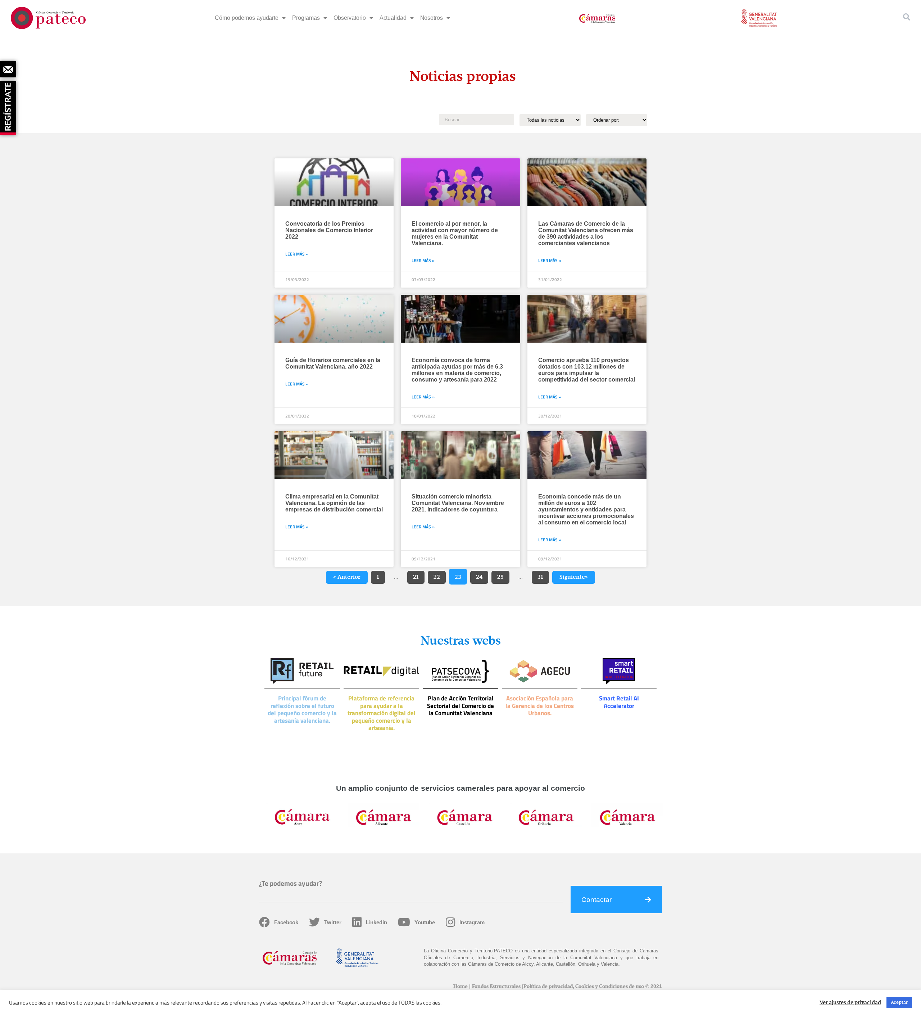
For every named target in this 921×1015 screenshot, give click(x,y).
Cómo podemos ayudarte (246, 18)
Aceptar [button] (899, 1002)
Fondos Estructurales (496, 986)
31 (543, 575)
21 (419, 575)
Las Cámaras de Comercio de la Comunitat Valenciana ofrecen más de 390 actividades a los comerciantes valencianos (585, 233)
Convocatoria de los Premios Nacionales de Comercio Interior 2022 (329, 230)
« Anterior (346, 577)
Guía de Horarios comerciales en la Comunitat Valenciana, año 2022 (332, 363)
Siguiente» (573, 577)
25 (503, 575)
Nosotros (431, 18)
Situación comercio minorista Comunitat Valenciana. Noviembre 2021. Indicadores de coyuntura (458, 503)
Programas (306, 18)
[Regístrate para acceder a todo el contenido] (9, 105)
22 (439, 575)
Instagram (471, 922)
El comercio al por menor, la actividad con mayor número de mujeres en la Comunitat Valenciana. (455, 233)
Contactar (596, 899)
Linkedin (376, 922)
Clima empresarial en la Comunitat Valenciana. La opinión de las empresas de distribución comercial (334, 503)
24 (482, 575)
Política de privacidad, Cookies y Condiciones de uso (583, 986)
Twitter (332, 922)
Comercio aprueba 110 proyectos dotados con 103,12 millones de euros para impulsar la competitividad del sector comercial (586, 370)
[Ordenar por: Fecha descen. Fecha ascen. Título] (616, 120)
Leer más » (296, 254)
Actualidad (393, 18)
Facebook (286, 922)
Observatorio (350, 18)
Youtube (424, 922)
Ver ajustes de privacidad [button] (850, 1002)
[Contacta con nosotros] (8, 69)
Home (460, 986)
